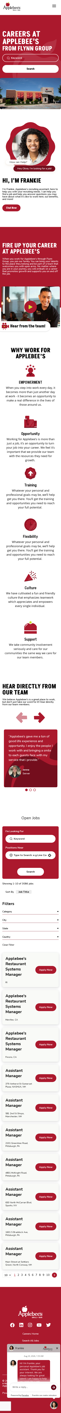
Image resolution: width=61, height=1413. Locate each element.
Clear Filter (8, 945)
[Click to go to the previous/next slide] (26, 790)
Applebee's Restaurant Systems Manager (15, 966)
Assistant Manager (14, 1073)
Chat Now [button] (11, 208)
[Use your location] (49, 855)
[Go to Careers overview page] (12, 6)
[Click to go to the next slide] (39, 717)
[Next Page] (54, 1275)
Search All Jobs (30, 1340)
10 (48, 1275)
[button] (30, 911)
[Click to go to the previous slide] (21, 717)
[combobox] (30, 855)
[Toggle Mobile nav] (54, 6)
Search (30, 69)
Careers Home (31, 1334)
